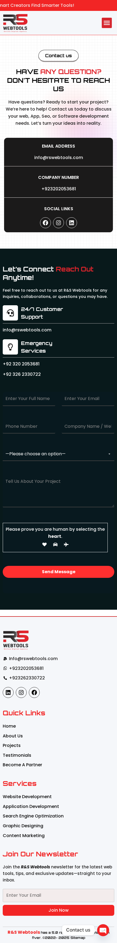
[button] (107, 23)
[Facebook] (45, 222)
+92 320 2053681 (21, 364)
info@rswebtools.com (58, 157)
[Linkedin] (71, 222)
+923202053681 (58, 189)
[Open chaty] (103, 930)
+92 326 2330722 (22, 374)
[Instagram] (58, 222)
